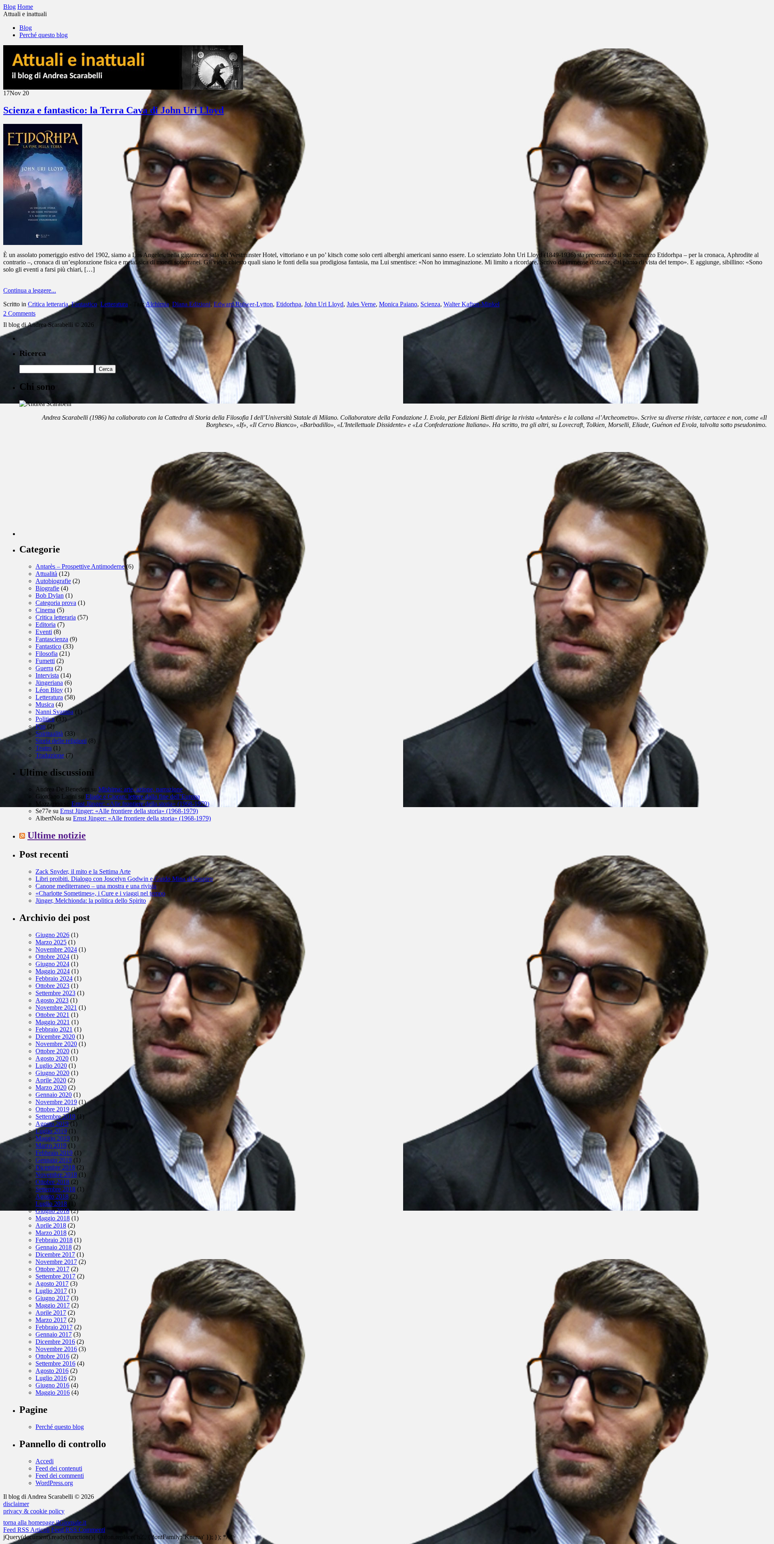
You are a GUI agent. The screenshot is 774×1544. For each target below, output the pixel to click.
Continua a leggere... (29, 290)
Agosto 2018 (52, 1196)
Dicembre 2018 (55, 1167)
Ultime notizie (56, 835)
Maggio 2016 (52, 1392)
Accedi (44, 1461)
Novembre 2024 (56, 949)
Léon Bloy (49, 689)
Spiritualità (49, 733)
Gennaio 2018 (53, 1247)
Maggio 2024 (52, 971)
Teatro (43, 748)
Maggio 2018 (52, 1218)
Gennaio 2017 (53, 1334)
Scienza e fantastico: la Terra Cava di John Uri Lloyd (113, 110)
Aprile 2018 (50, 1225)
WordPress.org (54, 1482)
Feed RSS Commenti (78, 1529)
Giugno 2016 (52, 1385)
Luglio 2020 (51, 1065)
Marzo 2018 (51, 1232)
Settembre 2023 (55, 993)
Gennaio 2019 (53, 1160)
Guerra (44, 668)
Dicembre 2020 (55, 1036)
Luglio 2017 (51, 1290)
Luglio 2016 (51, 1378)
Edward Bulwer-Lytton (243, 304)
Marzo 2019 (51, 1145)
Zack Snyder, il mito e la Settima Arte (83, 871)
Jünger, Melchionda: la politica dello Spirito (90, 900)
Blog (25, 27)
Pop (40, 726)
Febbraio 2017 (54, 1327)
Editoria (45, 624)
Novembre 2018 (56, 1174)
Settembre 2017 (55, 1276)
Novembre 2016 (56, 1348)
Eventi (43, 631)
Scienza (430, 304)
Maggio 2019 (52, 1138)
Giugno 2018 (52, 1210)
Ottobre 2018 (52, 1181)
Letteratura (114, 304)
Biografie (47, 588)
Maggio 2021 (52, 1022)
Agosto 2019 (52, 1123)
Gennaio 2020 (53, 1094)
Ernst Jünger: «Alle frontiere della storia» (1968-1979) (140, 803)
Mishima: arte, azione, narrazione (140, 789)
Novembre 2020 (56, 1043)
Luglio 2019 (51, 1131)
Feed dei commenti (59, 1475)
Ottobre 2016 (52, 1356)
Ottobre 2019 (52, 1109)
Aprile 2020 (50, 1080)
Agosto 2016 (52, 1370)
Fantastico (84, 304)
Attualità (46, 573)
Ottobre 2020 (52, 1051)
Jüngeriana (49, 682)
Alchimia (157, 304)
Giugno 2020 (52, 1072)
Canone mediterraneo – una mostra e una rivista (95, 886)
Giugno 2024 (52, 963)
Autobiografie (53, 580)
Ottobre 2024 (52, 956)
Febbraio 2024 (54, 978)
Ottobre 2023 (52, 985)
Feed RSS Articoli (26, 1529)
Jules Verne (361, 304)
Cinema (45, 610)
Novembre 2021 (56, 1007)
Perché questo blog (43, 34)
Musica (44, 704)
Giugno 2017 (52, 1298)
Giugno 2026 (52, 934)
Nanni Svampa (54, 711)
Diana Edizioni (191, 304)
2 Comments (19, 313)
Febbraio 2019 (54, 1152)
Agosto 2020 (52, 1058)
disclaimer (16, 1503)
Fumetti (45, 660)
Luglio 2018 (51, 1203)
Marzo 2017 (51, 1319)
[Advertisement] (79, 485)
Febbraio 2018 (54, 1239)
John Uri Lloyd (323, 304)
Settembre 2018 (55, 1189)
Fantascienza (51, 639)
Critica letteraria (48, 304)
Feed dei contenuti (58, 1468)
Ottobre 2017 (52, 1269)
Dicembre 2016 (55, 1341)
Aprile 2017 (50, 1312)
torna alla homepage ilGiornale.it (44, 1522)
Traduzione (49, 755)
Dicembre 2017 (55, 1254)
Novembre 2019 (56, 1101)
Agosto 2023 (52, 1000)
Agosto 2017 (52, 1283)
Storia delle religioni (61, 740)
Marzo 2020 (51, 1087)
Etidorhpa (288, 304)
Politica (44, 719)
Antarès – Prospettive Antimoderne (80, 566)
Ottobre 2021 (52, 1014)
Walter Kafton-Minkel (471, 304)
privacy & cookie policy (33, 1511)
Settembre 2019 (55, 1116)
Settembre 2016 (55, 1363)
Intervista (47, 675)
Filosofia (46, 653)
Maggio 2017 (52, 1305)
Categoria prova (55, 602)
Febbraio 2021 (54, 1029)
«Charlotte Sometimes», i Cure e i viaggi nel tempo (100, 893)
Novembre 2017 (56, 1261)
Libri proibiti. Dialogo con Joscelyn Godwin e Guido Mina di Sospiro (124, 878)
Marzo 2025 (51, 942)
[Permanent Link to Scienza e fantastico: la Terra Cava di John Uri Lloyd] (42, 242)
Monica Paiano (398, 304)
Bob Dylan (49, 595)
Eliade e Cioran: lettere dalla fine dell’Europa (142, 796)
